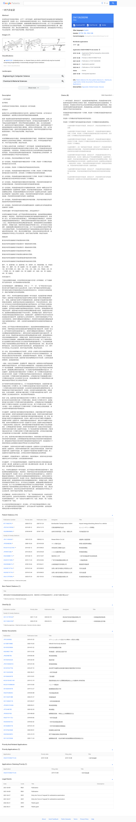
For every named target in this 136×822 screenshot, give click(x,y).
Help (92, 819)
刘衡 (91, 33)
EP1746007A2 (8, 523)
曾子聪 (81, 33)
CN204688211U (8, 556)
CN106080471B (8, 726)
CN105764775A (8, 668)
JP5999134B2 (8, 552)
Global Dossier (93, 87)
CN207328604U (8, 693)
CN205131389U (8, 560)
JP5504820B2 (8, 543)
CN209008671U (8, 564)
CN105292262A (8, 660)
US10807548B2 (8, 643)
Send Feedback (53, 819)
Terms (75, 819)
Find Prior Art (93, 25)
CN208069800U (8, 531)
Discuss (101, 87)
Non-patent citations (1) (96, 80)
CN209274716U (8, 568)
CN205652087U (8, 734)
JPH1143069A (8, 539)
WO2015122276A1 (9, 547)
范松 (85, 33)
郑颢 (88, 33)
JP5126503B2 (8, 639)
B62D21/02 (9, 60)
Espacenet (85, 87)
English (86, 30)
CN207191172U (8, 717)
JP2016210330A (9, 527)
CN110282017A (8, 701)
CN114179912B (8, 617)
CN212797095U (8, 576)
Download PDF (80, 25)
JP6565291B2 (8, 713)
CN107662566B (8, 730)
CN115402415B (8, 621)
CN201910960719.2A (10, 758)
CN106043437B (8, 689)
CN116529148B (8, 697)
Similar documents (87, 82)
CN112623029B (8, 672)
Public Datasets (66, 819)
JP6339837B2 (8, 655)
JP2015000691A (8, 664)
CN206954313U (8, 722)
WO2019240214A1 (9, 680)
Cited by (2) (108, 80)
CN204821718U (8, 651)
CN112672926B (8, 738)
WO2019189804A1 (9, 684)
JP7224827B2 (8, 709)
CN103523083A (8, 647)
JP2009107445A (8, 705)
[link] (34, 61)
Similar (103, 25)
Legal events (77, 82)
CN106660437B (8, 676)
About (44, 819)
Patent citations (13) (82, 80)
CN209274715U (8, 572)
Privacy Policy (84, 819)
